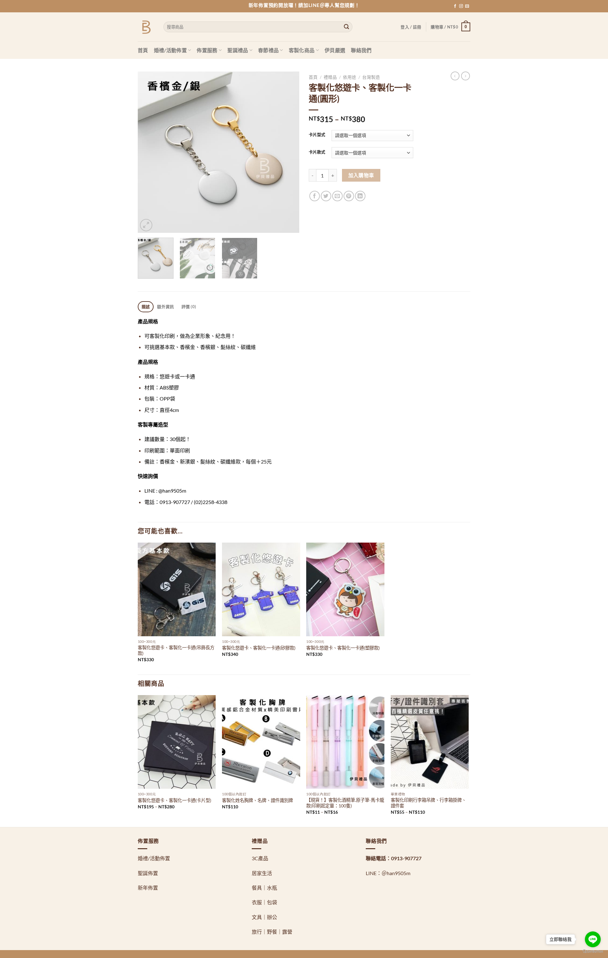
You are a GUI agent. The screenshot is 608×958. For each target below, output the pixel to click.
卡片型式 (317, 135)
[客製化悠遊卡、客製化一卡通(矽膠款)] (261, 589)
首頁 (143, 50)
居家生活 (262, 873)
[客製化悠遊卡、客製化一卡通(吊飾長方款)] (177, 589)
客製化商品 (302, 50)
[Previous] (149, 152)
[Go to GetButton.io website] (593, 951)
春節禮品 (268, 50)
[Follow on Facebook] (455, 6)
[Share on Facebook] (314, 196)
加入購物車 (361, 175)
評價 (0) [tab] (188, 306)
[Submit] (346, 27)
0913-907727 (406, 858)
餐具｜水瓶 (264, 888)
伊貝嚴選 (335, 50)
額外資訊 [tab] (165, 306)
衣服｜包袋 (264, 902)
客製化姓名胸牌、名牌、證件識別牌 (257, 800)
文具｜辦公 (264, 917)
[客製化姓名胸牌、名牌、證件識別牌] (261, 742)
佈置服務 (207, 50)
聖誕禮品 (237, 50)
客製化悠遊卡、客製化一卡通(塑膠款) (343, 647)
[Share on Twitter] (326, 196)
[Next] (288, 152)
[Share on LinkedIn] (360, 196)
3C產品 (260, 858)
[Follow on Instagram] (461, 6)
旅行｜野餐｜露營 (272, 932)
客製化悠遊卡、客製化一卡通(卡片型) (174, 800)
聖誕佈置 (148, 873)
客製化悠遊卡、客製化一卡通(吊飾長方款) (176, 650)
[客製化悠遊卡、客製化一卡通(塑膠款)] (345, 589)
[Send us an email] (467, 6)
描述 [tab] (146, 306)
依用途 (349, 77)
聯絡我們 (361, 50)
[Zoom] (146, 225)
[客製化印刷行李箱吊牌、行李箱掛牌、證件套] (430, 742)
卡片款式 (317, 152)
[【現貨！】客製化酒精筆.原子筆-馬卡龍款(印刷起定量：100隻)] (345, 742)
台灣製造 (371, 77)
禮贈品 (330, 77)
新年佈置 (148, 888)
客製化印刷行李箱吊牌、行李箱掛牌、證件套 (428, 803)
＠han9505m (396, 873)
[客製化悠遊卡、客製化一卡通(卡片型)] (177, 742)
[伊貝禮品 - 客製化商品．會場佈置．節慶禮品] (146, 27)
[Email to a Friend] (337, 196)
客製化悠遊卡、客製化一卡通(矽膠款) (258, 647)
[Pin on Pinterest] (349, 196)
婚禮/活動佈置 (170, 50)
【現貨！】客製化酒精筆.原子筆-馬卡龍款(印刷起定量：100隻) (345, 803)
